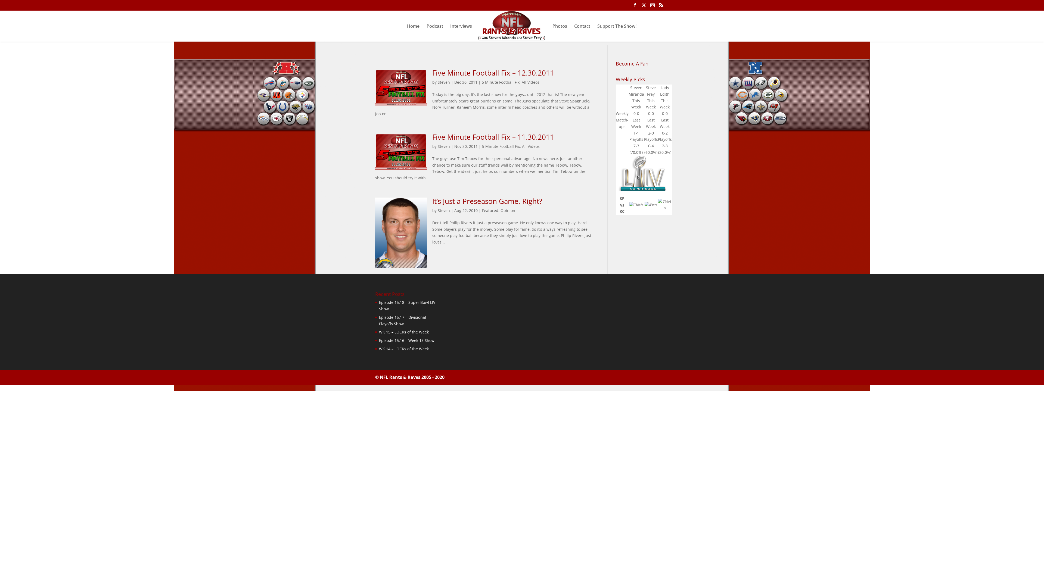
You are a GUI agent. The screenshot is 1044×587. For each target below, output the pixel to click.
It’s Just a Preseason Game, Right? (487, 201)
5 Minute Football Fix (501, 82)
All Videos (530, 82)
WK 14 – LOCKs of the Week (404, 348)
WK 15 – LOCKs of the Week (404, 332)
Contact (582, 26)
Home (413, 26)
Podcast (435, 26)
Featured (490, 210)
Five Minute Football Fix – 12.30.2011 (493, 73)
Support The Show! (616, 26)
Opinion (508, 210)
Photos (559, 26)
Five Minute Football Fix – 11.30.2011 (493, 137)
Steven (444, 82)
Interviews (461, 26)
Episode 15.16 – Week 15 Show (406, 340)
